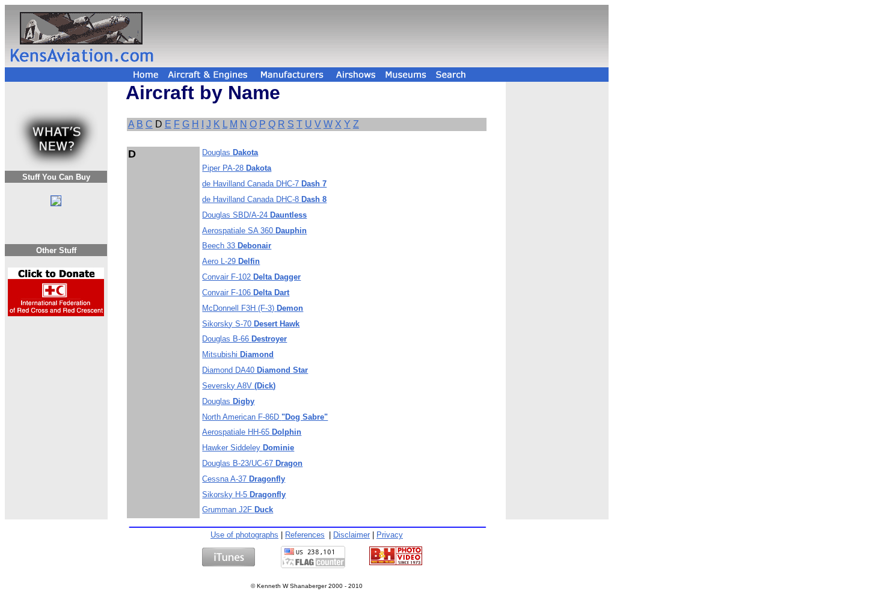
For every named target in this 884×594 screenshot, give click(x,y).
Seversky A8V (238, 385)
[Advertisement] (383, 36)
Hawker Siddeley (248, 447)
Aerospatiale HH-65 (251, 431)
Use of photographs (244, 534)
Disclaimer (351, 534)
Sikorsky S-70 (250, 323)
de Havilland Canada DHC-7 (264, 183)
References (305, 534)
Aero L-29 (231, 261)
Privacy (389, 534)
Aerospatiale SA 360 (254, 230)
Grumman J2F (237, 509)
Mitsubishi (238, 354)
